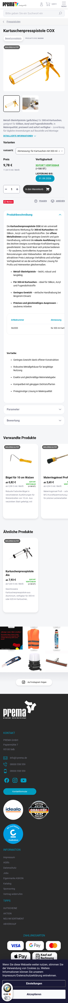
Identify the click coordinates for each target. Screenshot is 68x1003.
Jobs (5, 873)
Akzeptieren (34, 994)
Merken (10, 202)
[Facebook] (6, 780)
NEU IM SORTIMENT (13, 918)
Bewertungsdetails (13, 38)
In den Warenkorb (34, 189)
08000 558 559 (17, 764)
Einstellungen (34, 983)
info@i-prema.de (18, 757)
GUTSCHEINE (10, 908)
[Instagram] (14, 780)
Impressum (9, 857)
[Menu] (64, 4)
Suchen (60, 13)
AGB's (6, 862)
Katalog (7, 883)
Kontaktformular (19, 791)
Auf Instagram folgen (37, 682)
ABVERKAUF (9, 924)
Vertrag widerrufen (13, 894)
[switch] (7, 998)
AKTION (7, 913)
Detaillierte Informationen (18, 136)
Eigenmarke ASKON (13, 878)
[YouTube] (23, 780)
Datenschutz (9, 867)
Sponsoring (9, 888)
